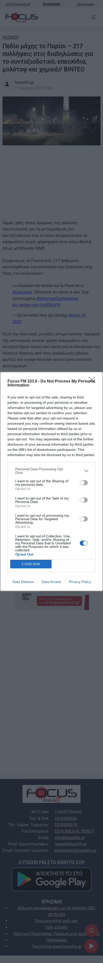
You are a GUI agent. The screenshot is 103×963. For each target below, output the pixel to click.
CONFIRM (31, 564)
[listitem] (51, 470)
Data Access (51, 582)
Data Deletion (23, 582)
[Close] (93, 381)
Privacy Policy (80, 582)
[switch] (84, 482)
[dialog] (51, 481)
